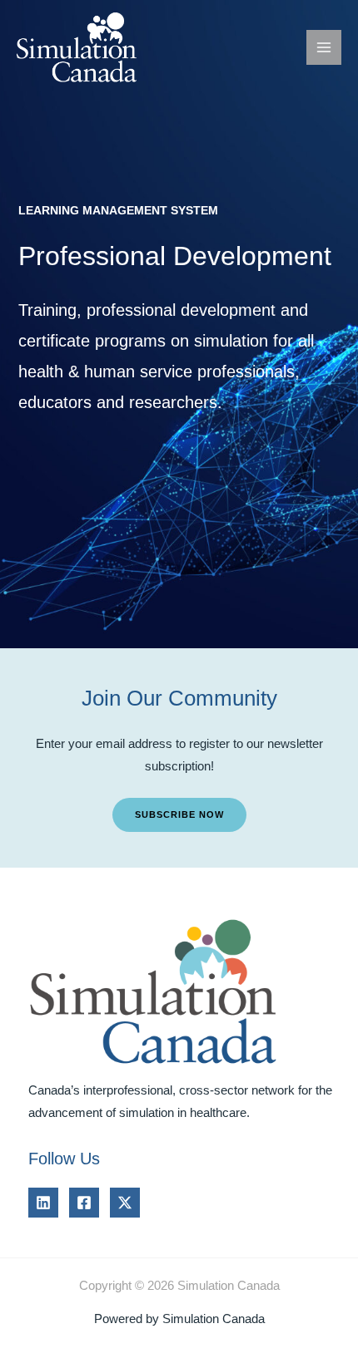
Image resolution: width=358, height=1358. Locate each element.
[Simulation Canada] (83, 47)
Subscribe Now (179, 814)
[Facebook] (84, 1203)
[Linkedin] (43, 1203)
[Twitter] (125, 1203)
